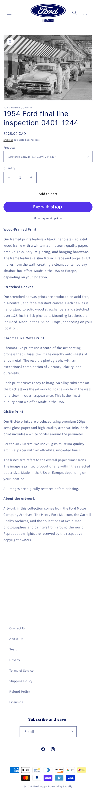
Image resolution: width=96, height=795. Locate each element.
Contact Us (17, 628)
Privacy (14, 660)
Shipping (8, 139)
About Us (16, 639)
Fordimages (40, 786)
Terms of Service (21, 670)
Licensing (16, 702)
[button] (9, 13)
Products (9, 148)
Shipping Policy (20, 681)
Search (14, 649)
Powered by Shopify (60, 786)
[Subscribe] (71, 731)
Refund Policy (19, 691)
